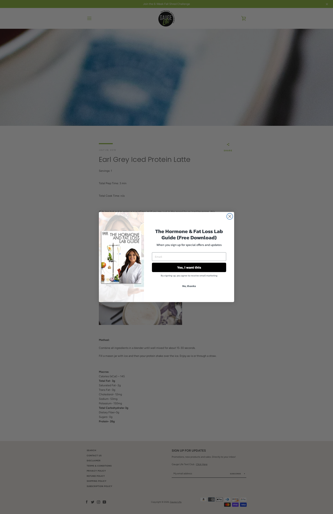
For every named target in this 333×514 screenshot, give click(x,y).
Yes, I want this (189, 267)
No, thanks (189, 286)
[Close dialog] (230, 216)
